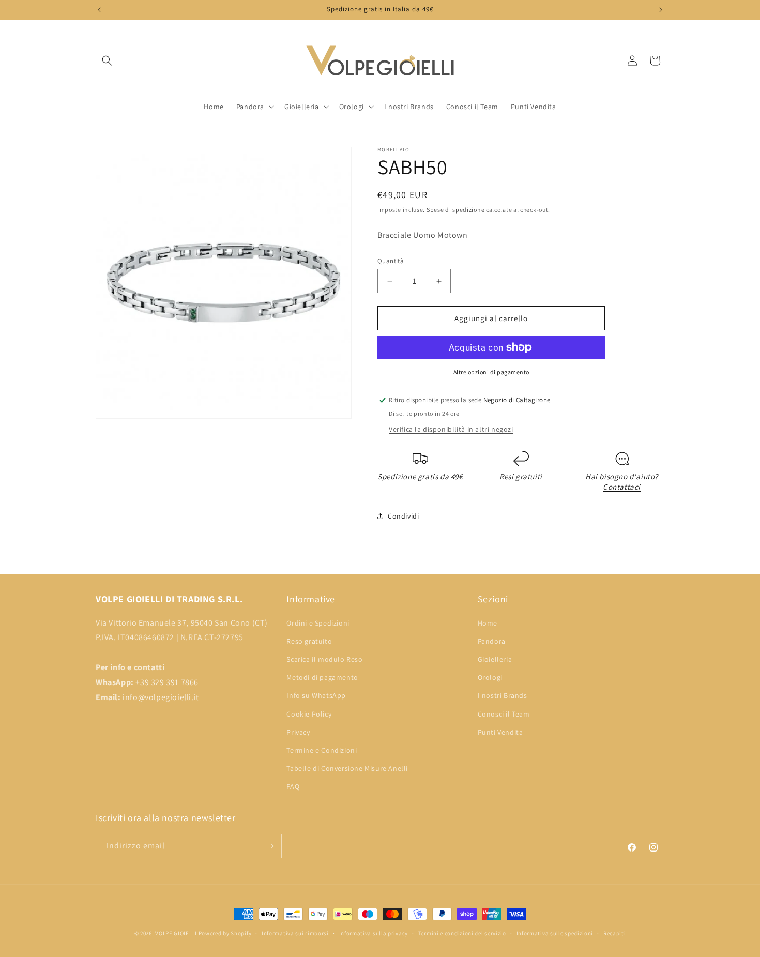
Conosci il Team (504, 714)
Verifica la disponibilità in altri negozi (451, 429)
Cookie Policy (308, 714)
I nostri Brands (502, 695)
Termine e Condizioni (321, 750)
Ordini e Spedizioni (317, 623)
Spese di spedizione (455, 210)
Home (487, 623)
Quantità (390, 260)
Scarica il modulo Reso (324, 659)
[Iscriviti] (270, 846)
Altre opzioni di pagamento (491, 372)
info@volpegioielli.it (161, 697)
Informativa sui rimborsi (295, 933)
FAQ (292, 786)
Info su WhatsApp (316, 695)
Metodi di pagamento (322, 677)
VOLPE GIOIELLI (176, 933)
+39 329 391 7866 (167, 682)
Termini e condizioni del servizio (462, 933)
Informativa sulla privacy (373, 933)
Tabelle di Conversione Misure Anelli (347, 768)
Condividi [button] (403, 516)
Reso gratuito (309, 641)
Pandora (492, 641)
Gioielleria (495, 659)
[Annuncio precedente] (99, 10)
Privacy (298, 732)
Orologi (490, 677)
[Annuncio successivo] (660, 10)
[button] (107, 60)
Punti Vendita (500, 732)
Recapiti (614, 933)
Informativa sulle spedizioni (555, 933)
